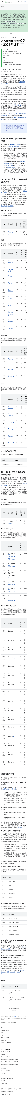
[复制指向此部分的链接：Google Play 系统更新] (18, 451)
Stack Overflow (5, 1080)
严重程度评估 (17, 105)
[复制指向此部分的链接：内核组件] (8, 499)
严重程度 (6, 193)
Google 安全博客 (5, 1056)
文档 (2, 6)
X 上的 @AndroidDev (6, 1051)
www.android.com (5, 1075)
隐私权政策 (5, 1091)
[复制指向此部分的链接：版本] (6, 981)
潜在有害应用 (9, 165)
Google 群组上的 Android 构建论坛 (9, 1061)
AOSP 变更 (17, 27)
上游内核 (10, 523)
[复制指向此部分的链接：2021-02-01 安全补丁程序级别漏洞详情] (10, 182)
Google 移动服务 (12, 167)
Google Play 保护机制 (13, 146)
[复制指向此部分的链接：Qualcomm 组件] (14, 529)
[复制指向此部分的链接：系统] (5, 384)
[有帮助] (13, 37)
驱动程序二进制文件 (6, 1042)
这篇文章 (19, 828)
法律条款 (15, 1089)
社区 (10, 1089)
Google (22, 970)
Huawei (3, 972)
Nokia (18, 972)
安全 (11, 34)
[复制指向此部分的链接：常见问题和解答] (15, 774)
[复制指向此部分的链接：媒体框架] (8, 336)
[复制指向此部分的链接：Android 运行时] (13, 210)
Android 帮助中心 (5, 1070)
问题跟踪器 (4, 1083)
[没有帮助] (15, 37)
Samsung (3, 974)
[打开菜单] (2, 2)
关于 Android (4, 1089)
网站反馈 (11, 1091)
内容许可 (16, 1016)
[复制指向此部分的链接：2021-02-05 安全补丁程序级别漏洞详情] (12, 475)
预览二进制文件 (5, 1037)
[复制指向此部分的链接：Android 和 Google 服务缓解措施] (6, 141)
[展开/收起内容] (8, 49)
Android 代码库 (5, 1030)
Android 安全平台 (15, 144)
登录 (25, 2)
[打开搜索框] (18, 2)
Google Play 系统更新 (7, 206)
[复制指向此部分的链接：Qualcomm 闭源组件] (17, 606)
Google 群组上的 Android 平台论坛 (9, 1059)
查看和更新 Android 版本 (9, 789)
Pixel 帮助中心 (4, 1073)
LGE (8, 972)
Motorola (12, 972)
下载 (2, 1035)
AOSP (2, 34)
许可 (20, 1089)
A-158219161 (11, 442)
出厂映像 (3, 1040)
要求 (2, 1032)
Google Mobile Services (7, 1078)
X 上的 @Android (5, 1049)
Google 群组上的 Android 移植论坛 (9, 1064)
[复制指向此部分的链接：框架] (5, 240)
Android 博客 (4, 1054)
